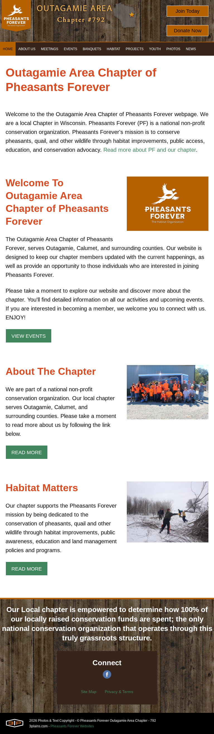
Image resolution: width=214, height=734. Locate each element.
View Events (28, 336)
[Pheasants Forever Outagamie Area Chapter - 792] (16, 21)
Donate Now (187, 30)
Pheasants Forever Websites (72, 726)
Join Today (188, 11)
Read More (26, 452)
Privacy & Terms (119, 691)
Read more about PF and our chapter (149, 150)
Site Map (88, 691)
